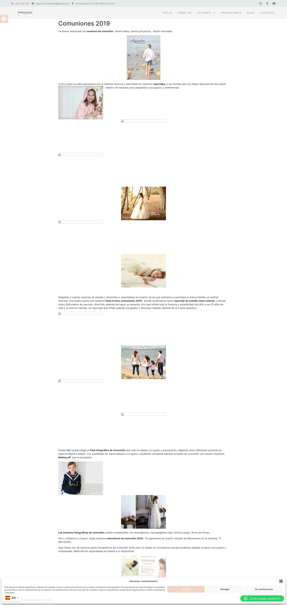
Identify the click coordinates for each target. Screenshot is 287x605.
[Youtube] (274, 3)
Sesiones (204, 12)
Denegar (225, 589)
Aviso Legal (46, 600)
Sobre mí (185, 12)
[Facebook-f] (267, 3)
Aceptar (186, 589)
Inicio (167, 12)
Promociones (231, 12)
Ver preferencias (264, 589)
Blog (250, 12)
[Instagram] (260, 3)
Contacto (267, 12)
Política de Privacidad (31, 600)
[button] (4, 19)
